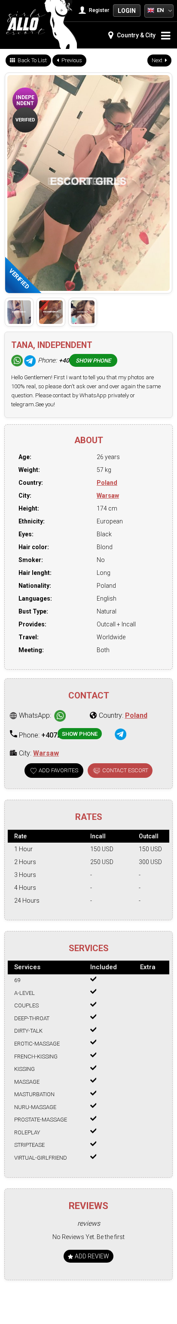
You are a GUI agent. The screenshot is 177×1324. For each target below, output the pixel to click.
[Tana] (19, 312)
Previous (71, 60)
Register (98, 10)
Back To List (31, 60)
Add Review (91, 1256)
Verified (25, 120)
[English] (150, 9)
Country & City (136, 35)
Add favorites (58, 770)
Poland (107, 482)
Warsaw (108, 495)
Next (158, 60)
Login (127, 10)
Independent (25, 100)
